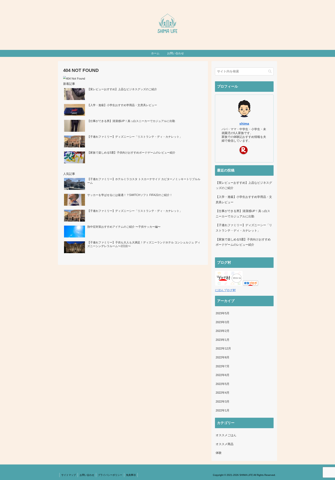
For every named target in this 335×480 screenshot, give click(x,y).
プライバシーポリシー (110, 475)
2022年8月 (222, 357)
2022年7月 (222, 366)
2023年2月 (222, 331)
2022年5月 (222, 384)
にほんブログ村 (225, 290)
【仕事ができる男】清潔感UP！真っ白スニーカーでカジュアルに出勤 (243, 213)
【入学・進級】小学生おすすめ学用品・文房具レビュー (244, 199)
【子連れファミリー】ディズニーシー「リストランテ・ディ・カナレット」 (244, 228)
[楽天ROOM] (244, 150)
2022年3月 (222, 401)
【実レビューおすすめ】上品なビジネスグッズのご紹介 (244, 185)
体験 (219, 453)
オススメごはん (226, 435)
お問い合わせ (87, 475)
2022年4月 (222, 392)
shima (244, 123)
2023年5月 (222, 313)
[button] (270, 71)
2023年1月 (222, 339)
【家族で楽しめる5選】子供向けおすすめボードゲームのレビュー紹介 (243, 242)
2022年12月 (223, 348)
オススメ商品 (224, 444)
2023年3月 (222, 322)
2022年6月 (222, 375)
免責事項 (131, 475)
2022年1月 (222, 410)
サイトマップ (68, 475)
